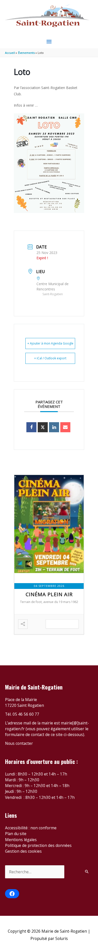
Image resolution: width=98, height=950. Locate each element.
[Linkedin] (54, 427)
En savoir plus (62, 624)
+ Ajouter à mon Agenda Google (50, 343)
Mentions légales (21, 839)
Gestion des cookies (23, 851)
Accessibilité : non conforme (31, 828)
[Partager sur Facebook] (31, 427)
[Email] (65, 427)
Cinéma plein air (49, 594)
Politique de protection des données (38, 845)
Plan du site (15, 833)
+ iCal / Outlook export (50, 358)
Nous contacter (19, 743)
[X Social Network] (43, 427)
